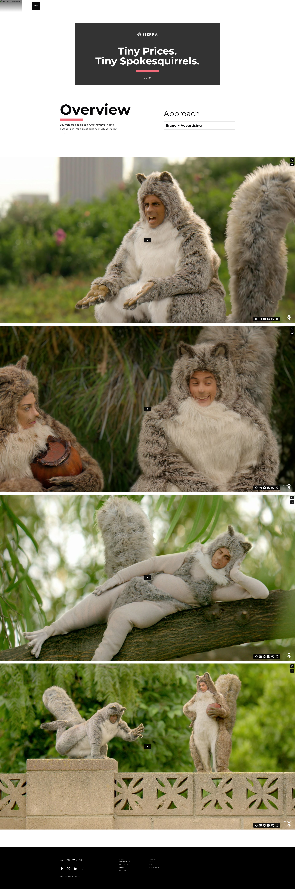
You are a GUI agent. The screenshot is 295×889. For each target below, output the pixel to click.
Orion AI (244, 6)
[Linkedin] (75, 868)
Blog (233, 6)
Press (223, 6)
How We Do (196, 6)
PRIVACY (77, 876)
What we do (124, 862)
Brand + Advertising (184, 125)
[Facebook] (62, 868)
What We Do (179, 6)
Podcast (211, 6)
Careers (122, 867)
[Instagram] (82, 868)
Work (165, 6)
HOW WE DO (124, 864)
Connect (258, 6)
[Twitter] (69, 868)
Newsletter (154, 867)
